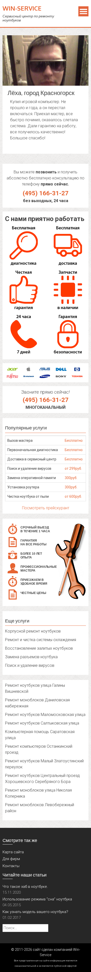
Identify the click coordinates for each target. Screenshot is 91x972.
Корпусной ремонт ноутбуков (33, 631)
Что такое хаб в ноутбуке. (25, 886)
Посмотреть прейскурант (45, 508)
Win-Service (22, 8)
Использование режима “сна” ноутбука (37, 899)
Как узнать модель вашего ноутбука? (35, 912)
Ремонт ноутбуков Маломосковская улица (45, 714)
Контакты (11, 866)
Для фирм (11, 859)
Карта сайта (13, 852)
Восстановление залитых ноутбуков (39, 648)
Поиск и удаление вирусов (29, 665)
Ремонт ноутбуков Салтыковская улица (42, 723)
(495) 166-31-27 (46, 193)
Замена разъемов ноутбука (31, 656)
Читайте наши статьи (25, 874)
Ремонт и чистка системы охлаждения (40, 639)
